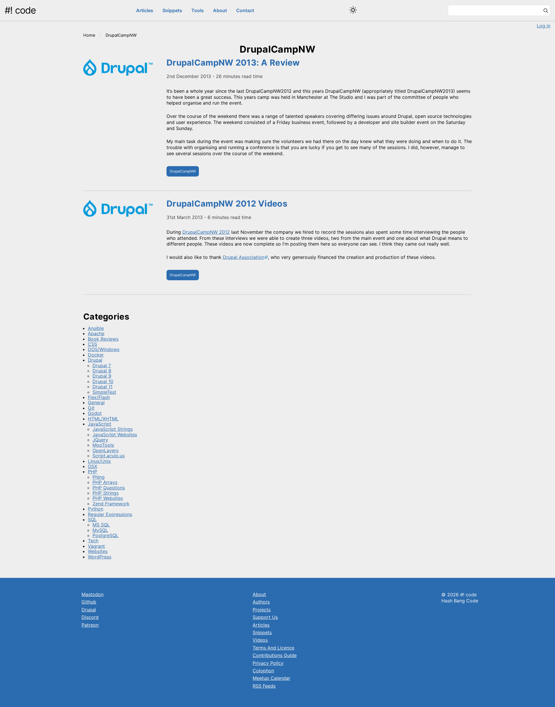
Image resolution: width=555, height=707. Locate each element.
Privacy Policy (268, 663)
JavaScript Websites (114, 434)
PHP (92, 471)
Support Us (265, 617)
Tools (197, 10)
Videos (260, 640)
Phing (98, 477)
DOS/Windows (103, 349)
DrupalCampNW (183, 171)
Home (89, 35)
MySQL (100, 530)
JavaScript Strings (112, 429)
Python (95, 509)
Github (89, 602)
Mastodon (92, 594)
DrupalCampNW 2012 (206, 232)
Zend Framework (111, 503)
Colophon (263, 670)
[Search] (545, 11)
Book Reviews (103, 339)
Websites (98, 551)
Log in (543, 26)
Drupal (95, 360)
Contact (245, 10)
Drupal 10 (102, 381)
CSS (92, 344)
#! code (20, 10)
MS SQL (101, 525)
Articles (144, 10)
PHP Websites (107, 498)
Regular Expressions (110, 514)
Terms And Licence (273, 648)
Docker (96, 355)
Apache (96, 333)
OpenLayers (105, 450)
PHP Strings (105, 493)
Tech (93, 540)
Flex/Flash (99, 397)
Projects (262, 610)
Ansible (96, 328)
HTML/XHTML (103, 419)
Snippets (172, 10)
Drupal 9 (101, 376)
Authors (261, 602)
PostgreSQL (105, 535)
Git (91, 408)
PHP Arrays (104, 482)
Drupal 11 (102, 386)
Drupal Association (243, 257)
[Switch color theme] (353, 10)
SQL (92, 519)
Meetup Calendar (271, 678)
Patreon (90, 625)
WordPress (99, 557)
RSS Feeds (264, 686)
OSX (92, 466)
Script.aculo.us (108, 456)
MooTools (103, 445)
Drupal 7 (101, 365)
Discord (90, 617)
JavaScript (99, 424)
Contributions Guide (275, 655)
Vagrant (96, 546)
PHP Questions (108, 488)
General (96, 402)
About (220, 10)
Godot (95, 413)
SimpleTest (104, 392)
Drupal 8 (101, 371)
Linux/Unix (99, 461)
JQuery (100, 440)
